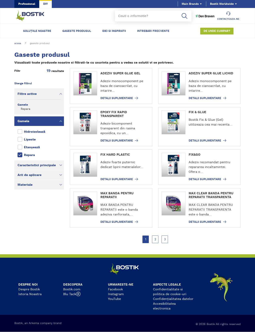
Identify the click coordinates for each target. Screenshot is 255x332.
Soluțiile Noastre (37, 31)
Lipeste (30, 139)
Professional (26, 4)
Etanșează (32, 147)
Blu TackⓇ (71, 294)
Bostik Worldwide (222, 4)
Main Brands (190, 4)
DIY (45, 4)
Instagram (116, 294)
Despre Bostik (29, 289)
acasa (17, 43)
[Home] (33, 16)
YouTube (114, 299)
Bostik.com (71, 289)
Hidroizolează (34, 131)
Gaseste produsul (76, 31)
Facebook (115, 289)
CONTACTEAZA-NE (228, 19)
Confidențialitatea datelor (173, 299)
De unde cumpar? (217, 31)
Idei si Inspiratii (114, 31)
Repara (29, 155)
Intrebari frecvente (153, 31)
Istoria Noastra (30, 294)
